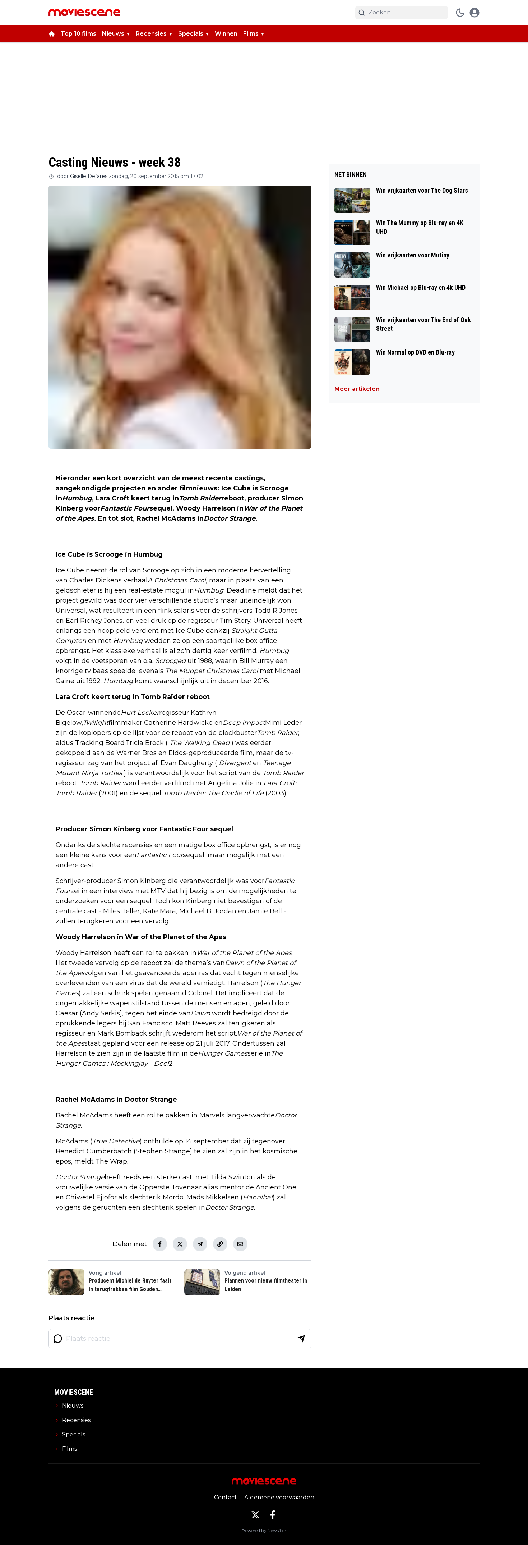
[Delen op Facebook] (160, 1244)
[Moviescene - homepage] (84, 12)
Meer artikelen (357, 388)
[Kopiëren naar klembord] (220, 1244)
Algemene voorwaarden (279, 1497)
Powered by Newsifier (264, 1530)
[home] (51, 34)
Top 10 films (78, 33)
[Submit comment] (301, 1338)
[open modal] (474, 13)
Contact (225, 1497)
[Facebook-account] (272, 1514)
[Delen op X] (180, 1244)
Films (251, 33)
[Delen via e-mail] (240, 1244)
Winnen (226, 33)
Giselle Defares (88, 176)
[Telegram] (200, 1244)
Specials (190, 33)
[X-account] (255, 1514)
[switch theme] (460, 13)
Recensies (151, 33)
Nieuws (113, 33)
